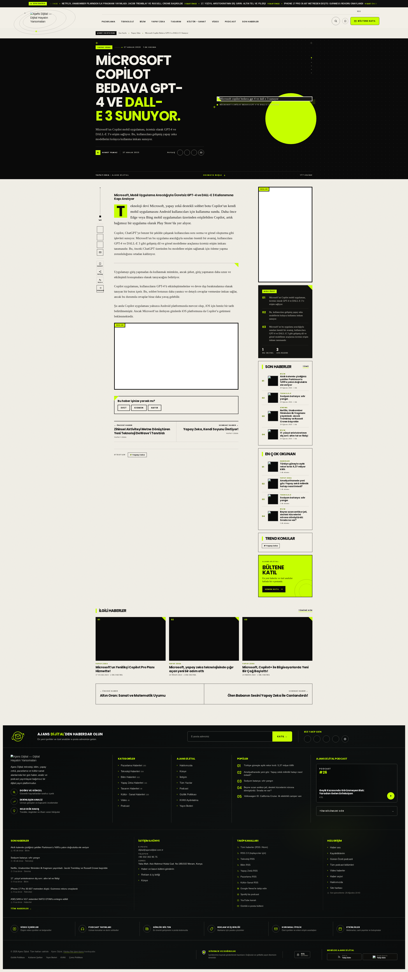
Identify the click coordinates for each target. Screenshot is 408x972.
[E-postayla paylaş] (201, 152)
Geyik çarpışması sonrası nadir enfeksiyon (332, 4)
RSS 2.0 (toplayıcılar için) (253, 853)
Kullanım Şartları (35, 957)
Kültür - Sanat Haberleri (133, 794)
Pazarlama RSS (248, 877)
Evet (124, 407)
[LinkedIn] (373, 11)
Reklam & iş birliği (150, 874)
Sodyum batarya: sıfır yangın (258, 781)
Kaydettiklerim (337, 853)
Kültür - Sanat (196, 21)
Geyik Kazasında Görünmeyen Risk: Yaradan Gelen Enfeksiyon (341, 792)
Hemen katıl (272, 589)
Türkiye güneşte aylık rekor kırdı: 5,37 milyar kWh (269, 765)
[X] (365, 11)
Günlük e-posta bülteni (251, 906)
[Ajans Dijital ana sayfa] (44, 19)
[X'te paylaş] (180, 152)
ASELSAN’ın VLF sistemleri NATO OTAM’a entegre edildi (255, 4)
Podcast (230, 21)
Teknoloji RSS (247, 859)
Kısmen (138, 407)
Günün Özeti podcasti (341, 859)
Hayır (154, 407)
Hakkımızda (186, 765)
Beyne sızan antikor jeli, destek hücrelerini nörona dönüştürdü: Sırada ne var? (269, 789)
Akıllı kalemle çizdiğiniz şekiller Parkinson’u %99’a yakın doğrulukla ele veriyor (50, 847)
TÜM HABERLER (21, 908)
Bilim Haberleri (128, 777)
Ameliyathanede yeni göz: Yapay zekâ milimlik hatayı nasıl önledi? (273, 773)
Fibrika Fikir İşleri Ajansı (73, 952)
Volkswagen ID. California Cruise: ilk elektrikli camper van (273, 796)
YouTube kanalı (248, 900)
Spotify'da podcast (249, 894)
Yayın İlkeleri (186, 805)
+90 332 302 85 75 (147, 857)
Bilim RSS (245, 865)
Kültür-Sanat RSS (249, 882)
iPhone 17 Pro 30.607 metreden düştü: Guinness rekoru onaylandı (164, 4)
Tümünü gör (306, 610)
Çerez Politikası (76, 957)
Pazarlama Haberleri (131, 765)
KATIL (282, 736)
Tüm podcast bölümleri (342, 864)
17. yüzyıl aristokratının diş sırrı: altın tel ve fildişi (74, 4)
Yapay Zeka (158, 21)
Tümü (306, 367)
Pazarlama (108, 21)
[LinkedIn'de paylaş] (194, 152)
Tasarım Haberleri (130, 788)
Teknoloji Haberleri (130, 771)
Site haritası (336, 887)
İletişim (183, 777)
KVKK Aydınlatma (189, 800)
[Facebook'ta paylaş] (187, 152)
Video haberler (337, 870)
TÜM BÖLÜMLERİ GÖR (357, 811)
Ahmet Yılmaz (109, 153)
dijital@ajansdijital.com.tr (150, 850)
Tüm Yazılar (186, 782)
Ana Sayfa (122, 33)
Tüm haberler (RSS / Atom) (254, 847)
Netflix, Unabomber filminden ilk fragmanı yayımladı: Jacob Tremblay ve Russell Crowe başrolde (59, 868)
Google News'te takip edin (253, 888)
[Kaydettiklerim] (345, 21)
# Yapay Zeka (271, 545)
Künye (183, 771)
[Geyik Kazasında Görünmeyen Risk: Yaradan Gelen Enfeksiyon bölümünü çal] (390, 796)
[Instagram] (369, 11)
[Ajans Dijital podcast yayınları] (345, 739)
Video (215, 21)
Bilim (143, 21)
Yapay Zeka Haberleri (132, 782)
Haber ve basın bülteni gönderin (157, 869)
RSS (359, 11)
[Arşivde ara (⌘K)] (336, 21)
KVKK (63, 957)
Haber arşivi (336, 876)
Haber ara (335, 847)
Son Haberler (250, 21)
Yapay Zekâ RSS (249, 871)
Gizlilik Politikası (188, 794)
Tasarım (176, 21)
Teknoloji (127, 21)
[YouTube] (378, 11)
